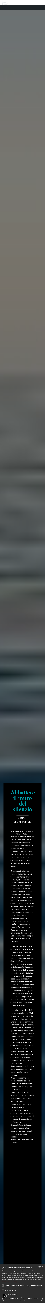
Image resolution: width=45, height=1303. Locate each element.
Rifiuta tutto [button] (33, 1299)
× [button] (42, 1266)
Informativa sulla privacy (9, 1282)
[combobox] (39, 1267)
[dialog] (22, 1283)
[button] (22, 1294)
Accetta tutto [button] (12, 1299)
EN (42, 4)
